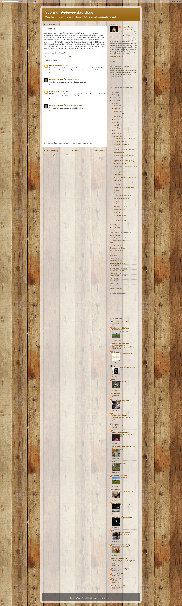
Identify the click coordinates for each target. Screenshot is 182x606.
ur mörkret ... (124, 519)
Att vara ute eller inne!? (127, 491)
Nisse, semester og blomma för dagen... (126, 533)
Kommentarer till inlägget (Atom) (67, 155)
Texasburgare (124, 546)
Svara (51, 73)
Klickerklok (113, 255)
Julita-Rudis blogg (119, 574)
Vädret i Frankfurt (116, 288)
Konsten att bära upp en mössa (124, 187)
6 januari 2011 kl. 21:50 (60, 65)
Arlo (113, 379)
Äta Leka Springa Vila (120, 558)
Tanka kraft (123, 477)
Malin (51, 91)
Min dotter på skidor (120, 207)
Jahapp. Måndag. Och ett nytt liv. (124, 138)
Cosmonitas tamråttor (117, 245)
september (118, 114)
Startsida (76, 151)
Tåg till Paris (114, 286)
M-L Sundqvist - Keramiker (119, 268)
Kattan (122, 450)
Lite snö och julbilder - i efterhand (125, 177)
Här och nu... (124, 463)
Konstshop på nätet (116, 260)
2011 (114, 103)
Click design (114, 243)
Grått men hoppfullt (120, 163)
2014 (114, 95)
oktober (116, 111)
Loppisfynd (117, 147)
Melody (114, 462)
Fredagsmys (124, 331)
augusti (116, 117)
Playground (115, 395)
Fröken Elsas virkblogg (120, 400)
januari (116, 136)
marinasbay (116, 393)
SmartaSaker (114, 278)
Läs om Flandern (115, 265)
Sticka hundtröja (119, 158)
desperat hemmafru (56, 79)
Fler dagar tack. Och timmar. (121, 426)
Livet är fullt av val (120, 204)
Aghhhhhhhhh (118, 180)
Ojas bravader (117, 579)
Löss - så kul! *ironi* (120, 152)
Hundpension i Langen (117, 253)
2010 (114, 225)
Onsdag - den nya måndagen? (124, 155)
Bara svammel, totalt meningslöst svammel (120, 414)
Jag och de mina (118, 366)
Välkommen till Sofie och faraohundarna (121, 329)
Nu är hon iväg (118, 212)
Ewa (50, 65)
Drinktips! (117, 201)
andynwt (96, 598)
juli (115, 119)
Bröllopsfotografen (120, 141)
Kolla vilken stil (118, 174)
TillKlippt (115, 352)
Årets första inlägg (120, 220)
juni (115, 122)
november (117, 108)
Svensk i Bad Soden (70, 12)
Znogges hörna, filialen (120, 321)
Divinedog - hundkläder (117, 248)
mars (116, 130)
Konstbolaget (114, 258)
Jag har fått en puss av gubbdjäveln (125, 161)
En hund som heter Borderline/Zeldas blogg (121, 431)
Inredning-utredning (119, 475)
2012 (114, 100)
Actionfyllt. (123, 381)
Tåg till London (115, 283)
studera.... (115, 580)
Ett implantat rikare (120, 215)
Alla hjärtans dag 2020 (127, 354)
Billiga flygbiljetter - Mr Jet (118, 238)
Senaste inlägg (51, 151)
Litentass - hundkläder (117, 263)
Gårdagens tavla (119, 169)
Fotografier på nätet (116, 250)
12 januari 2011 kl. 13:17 (74, 105)
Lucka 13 (123, 402)
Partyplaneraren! (115, 273)
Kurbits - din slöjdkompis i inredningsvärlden (121, 344)
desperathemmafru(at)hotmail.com (121, 70)
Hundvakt (117, 193)
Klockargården (117, 531)
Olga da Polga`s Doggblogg (122, 517)
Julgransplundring (119, 209)
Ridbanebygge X (125, 505)
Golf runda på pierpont (119, 587)
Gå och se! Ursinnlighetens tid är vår (123, 347)
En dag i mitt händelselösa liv (123, 195)
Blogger (109, 598)
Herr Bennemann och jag (121, 545)
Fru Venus (115, 424)
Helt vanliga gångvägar (121, 144)
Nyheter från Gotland (117, 270)
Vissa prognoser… (117, 323)
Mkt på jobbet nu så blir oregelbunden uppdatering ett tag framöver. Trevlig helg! (123, 562)
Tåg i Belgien (114, 281)
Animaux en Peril (115, 235)
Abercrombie (118, 218)
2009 (114, 227)
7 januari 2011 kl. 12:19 (74, 79)
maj (115, 125)
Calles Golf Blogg (118, 585)
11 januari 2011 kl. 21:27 (62, 91)
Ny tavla (116, 190)
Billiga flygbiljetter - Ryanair (119, 240)
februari (117, 133)
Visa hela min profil (116, 56)
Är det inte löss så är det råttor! (124, 149)
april (115, 128)
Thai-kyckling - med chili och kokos (125, 166)
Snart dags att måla (120, 172)
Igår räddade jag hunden (122, 198)
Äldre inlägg (99, 151)
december (117, 105)
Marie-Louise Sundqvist (120, 569)
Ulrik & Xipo (116, 503)
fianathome (116, 489)
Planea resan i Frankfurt (118, 276)
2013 (114, 97)
